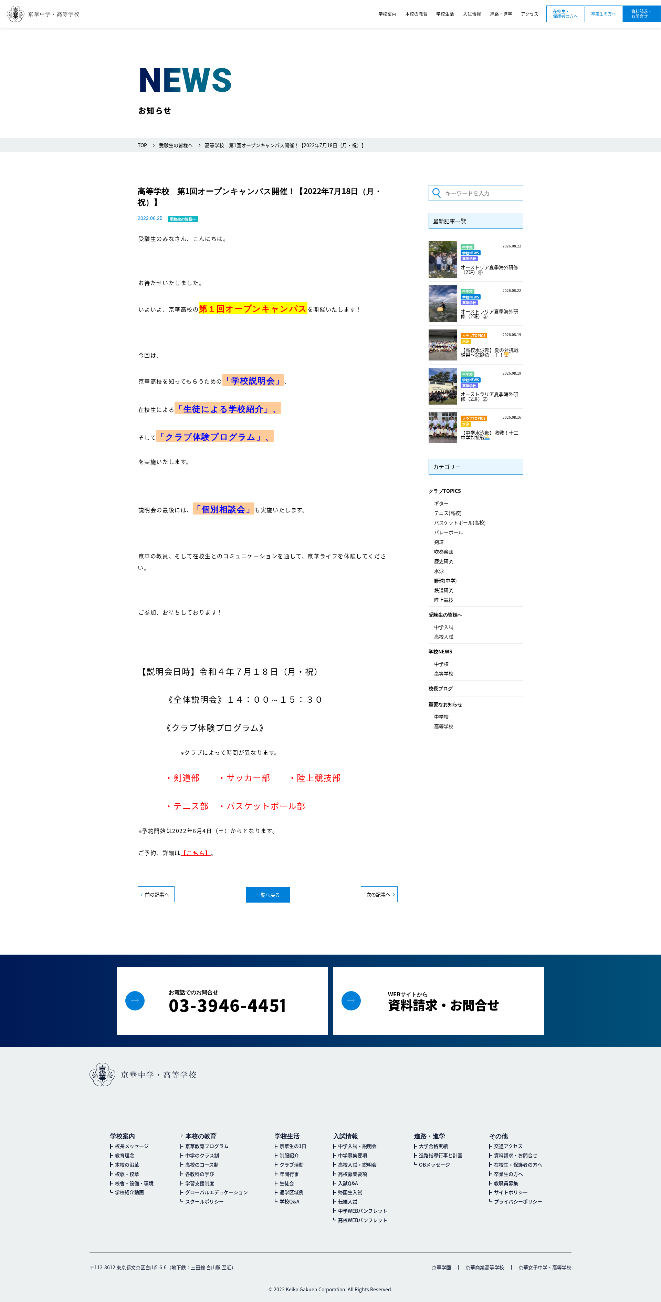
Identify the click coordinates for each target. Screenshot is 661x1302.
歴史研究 (443, 561)
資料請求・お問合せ (641, 13)
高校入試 (443, 636)
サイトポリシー (511, 1192)
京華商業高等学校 (484, 1267)
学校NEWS (440, 651)
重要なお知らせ (445, 704)
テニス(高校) (448, 512)
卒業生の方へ (603, 14)
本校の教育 (201, 1135)
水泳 (439, 570)
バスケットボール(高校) (460, 522)
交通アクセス (508, 1145)
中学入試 (443, 626)
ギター (441, 503)
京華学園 (441, 1267)
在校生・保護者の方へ (565, 13)
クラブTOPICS (445, 490)
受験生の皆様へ (445, 614)
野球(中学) (445, 580)
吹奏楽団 (443, 551)
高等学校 (443, 673)
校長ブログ (441, 688)
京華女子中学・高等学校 (544, 1267)
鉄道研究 (443, 590)
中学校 (441, 663)
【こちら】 (196, 852)
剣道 (439, 541)
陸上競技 (443, 599)
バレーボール (448, 532)
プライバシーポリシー (518, 1201)
